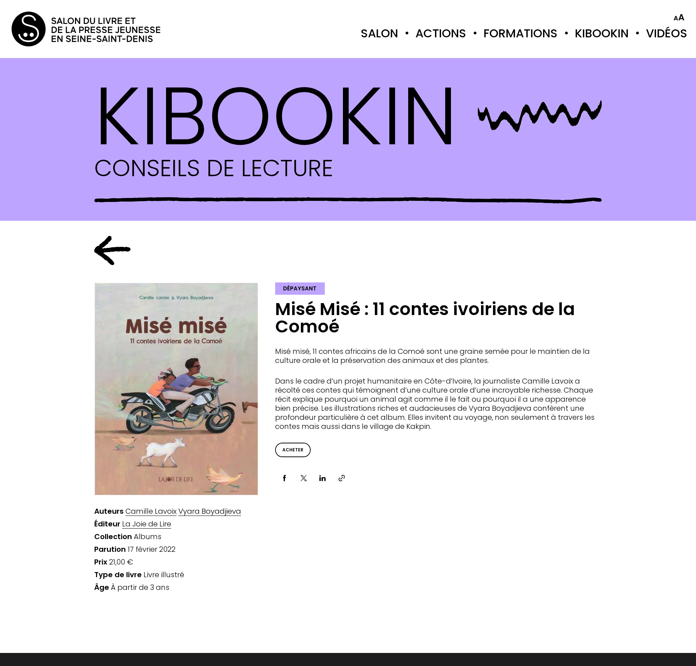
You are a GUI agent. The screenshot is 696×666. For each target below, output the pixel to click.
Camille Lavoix (151, 511)
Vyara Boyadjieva (209, 511)
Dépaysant (299, 288)
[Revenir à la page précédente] (112, 250)
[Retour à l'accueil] (41, 29)
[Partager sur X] (303, 478)
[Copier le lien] (341, 478)
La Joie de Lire (146, 524)
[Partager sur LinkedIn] (322, 478)
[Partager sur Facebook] (284, 478)
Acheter (292, 450)
